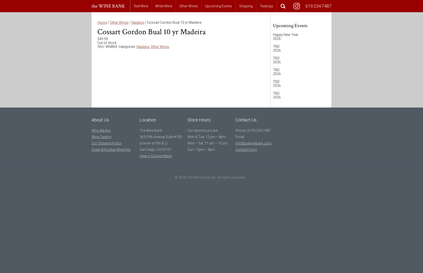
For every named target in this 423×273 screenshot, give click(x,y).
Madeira (137, 22)
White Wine (163, 6)
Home (102, 22)
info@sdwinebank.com (253, 143)
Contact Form (246, 150)
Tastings (266, 6)
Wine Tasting (101, 137)
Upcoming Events (218, 6)
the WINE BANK (108, 6)
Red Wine (141, 6)
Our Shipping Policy (107, 143)
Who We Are (101, 130)
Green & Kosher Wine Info (111, 150)
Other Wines (188, 6)
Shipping (246, 6)
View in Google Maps (156, 156)
